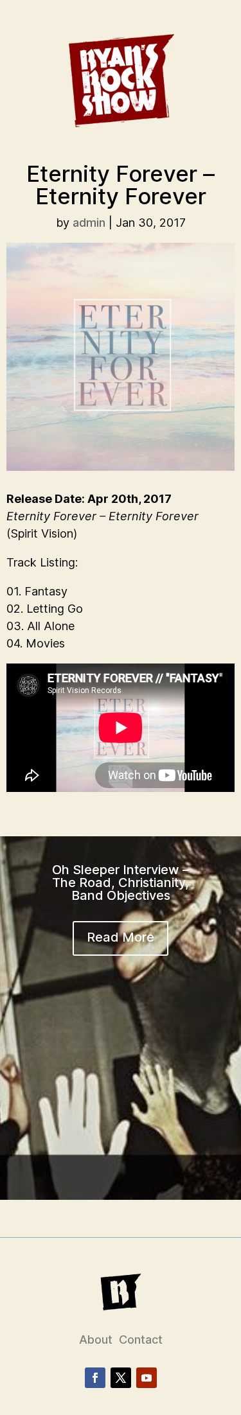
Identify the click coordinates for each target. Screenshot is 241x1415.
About (95, 1339)
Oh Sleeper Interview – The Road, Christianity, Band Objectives (120, 882)
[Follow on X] (121, 1377)
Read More (120, 937)
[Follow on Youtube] (146, 1377)
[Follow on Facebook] (95, 1377)
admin (89, 222)
